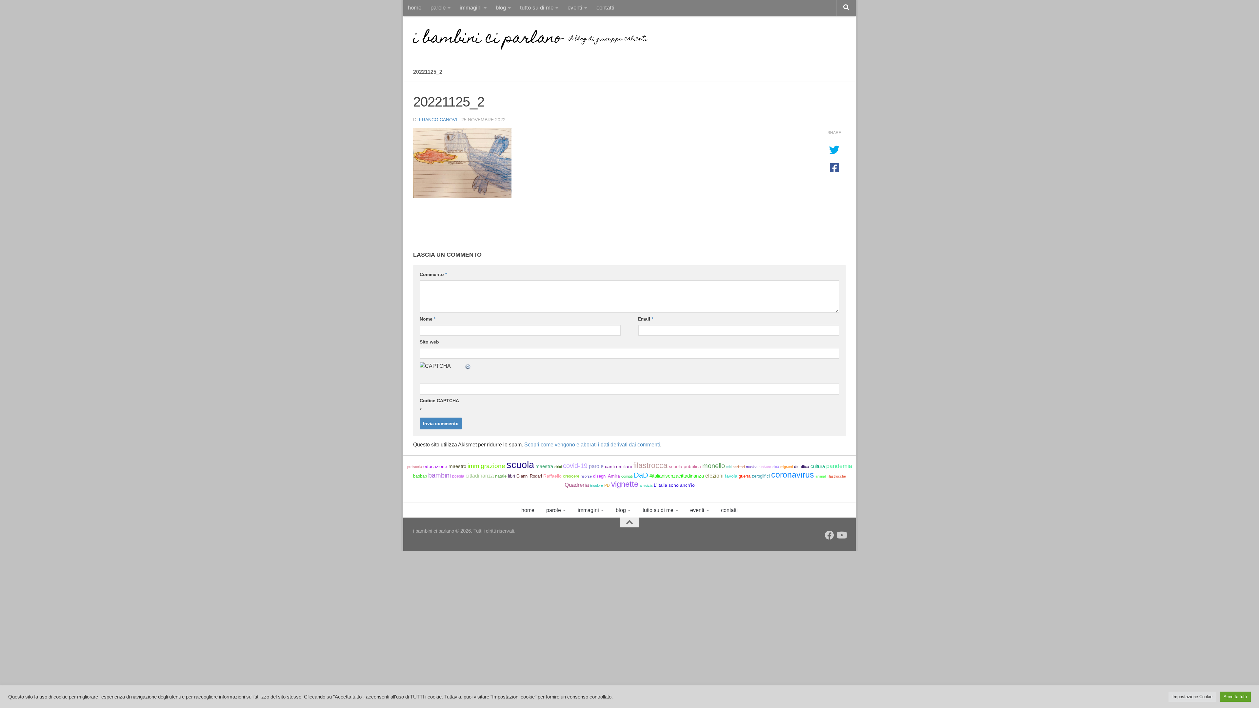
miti (728, 467)
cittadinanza (480, 476)
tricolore (596, 485)
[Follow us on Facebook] (829, 535)
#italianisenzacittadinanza (676, 476)
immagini (471, 8)
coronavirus (792, 474)
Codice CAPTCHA (439, 400)
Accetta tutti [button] (1235, 696)
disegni (600, 476)
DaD (641, 475)
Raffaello (552, 476)
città (775, 467)
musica (751, 467)
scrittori (739, 467)
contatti (605, 8)
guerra (744, 476)
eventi (575, 8)
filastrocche (837, 476)
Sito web (429, 341)
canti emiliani (618, 466)
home (414, 8)
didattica (801, 466)
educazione (435, 466)
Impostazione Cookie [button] (1192, 696)
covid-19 (575, 465)
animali (820, 476)
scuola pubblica (685, 466)
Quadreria (577, 485)
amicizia (646, 485)
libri (511, 476)
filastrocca (650, 465)
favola (731, 476)
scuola (520, 464)
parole (438, 8)
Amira (614, 476)
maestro (457, 466)
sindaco (765, 467)
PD (607, 485)
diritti (558, 467)
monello (713, 465)
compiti (626, 476)
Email (645, 319)
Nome (427, 319)
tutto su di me (536, 8)
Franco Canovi (438, 119)
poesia (458, 476)
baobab (420, 476)
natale (501, 476)
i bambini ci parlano (487, 39)
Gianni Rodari (529, 476)
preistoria (414, 467)
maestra (544, 466)
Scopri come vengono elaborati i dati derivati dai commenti (592, 444)
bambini (439, 475)
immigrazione (486, 465)
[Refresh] (468, 366)
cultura (817, 466)
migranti (786, 467)
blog (501, 8)
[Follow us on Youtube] (841, 535)
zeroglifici (761, 476)
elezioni (714, 476)
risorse (586, 476)
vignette (624, 484)
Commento (433, 274)
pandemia (839, 466)
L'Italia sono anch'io (674, 485)
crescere (571, 476)
